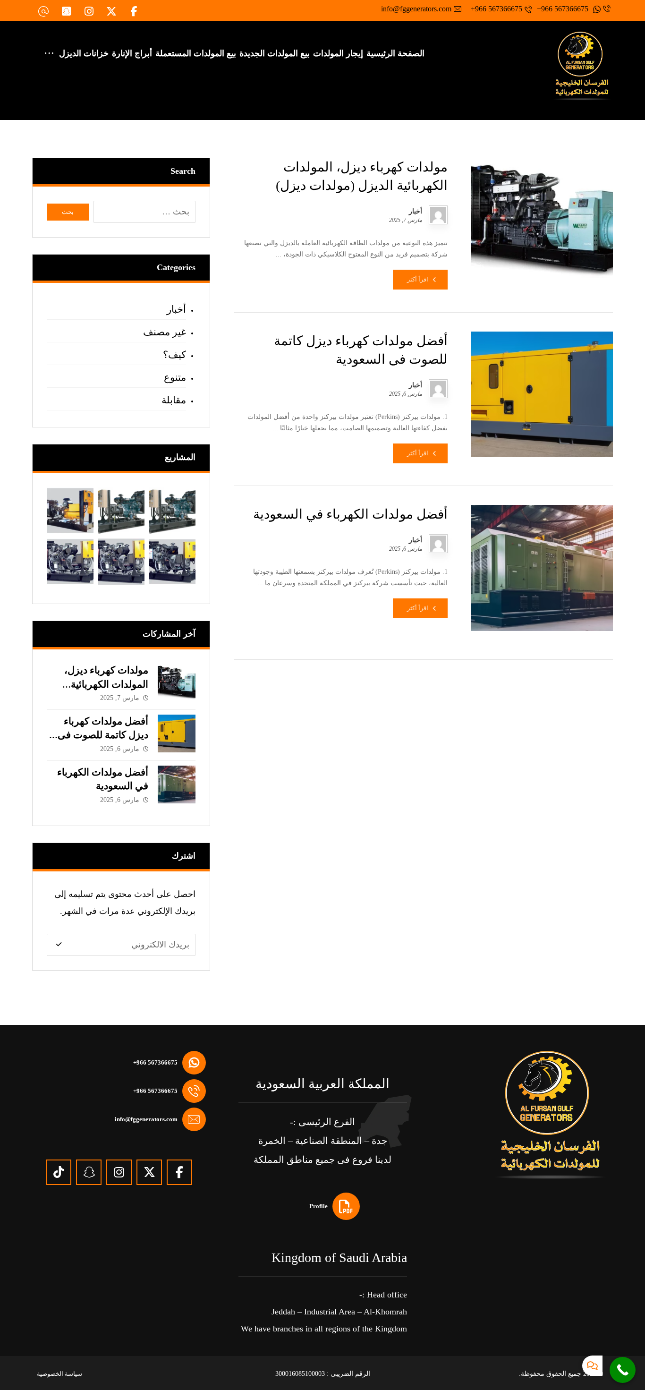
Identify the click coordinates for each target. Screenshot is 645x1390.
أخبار (415, 211)
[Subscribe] (58, 944)
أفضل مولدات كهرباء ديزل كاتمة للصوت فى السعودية (103, 735)
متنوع (175, 377)
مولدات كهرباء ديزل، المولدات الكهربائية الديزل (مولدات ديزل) (104, 684)
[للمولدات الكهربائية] (582, 66)
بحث (68, 211)
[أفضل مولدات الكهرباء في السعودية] (176, 784)
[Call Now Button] (623, 1370)
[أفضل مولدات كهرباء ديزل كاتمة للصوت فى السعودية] (176, 733)
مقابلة (173, 400)
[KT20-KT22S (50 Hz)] (121, 510)
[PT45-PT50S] (121, 561)
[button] (134, 11)
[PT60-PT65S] (70, 561)
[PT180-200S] (70, 510)
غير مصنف (164, 332)
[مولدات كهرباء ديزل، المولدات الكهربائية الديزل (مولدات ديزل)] (176, 682)
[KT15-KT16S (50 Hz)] (172, 510)
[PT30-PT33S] (172, 561)
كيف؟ (174, 354)
